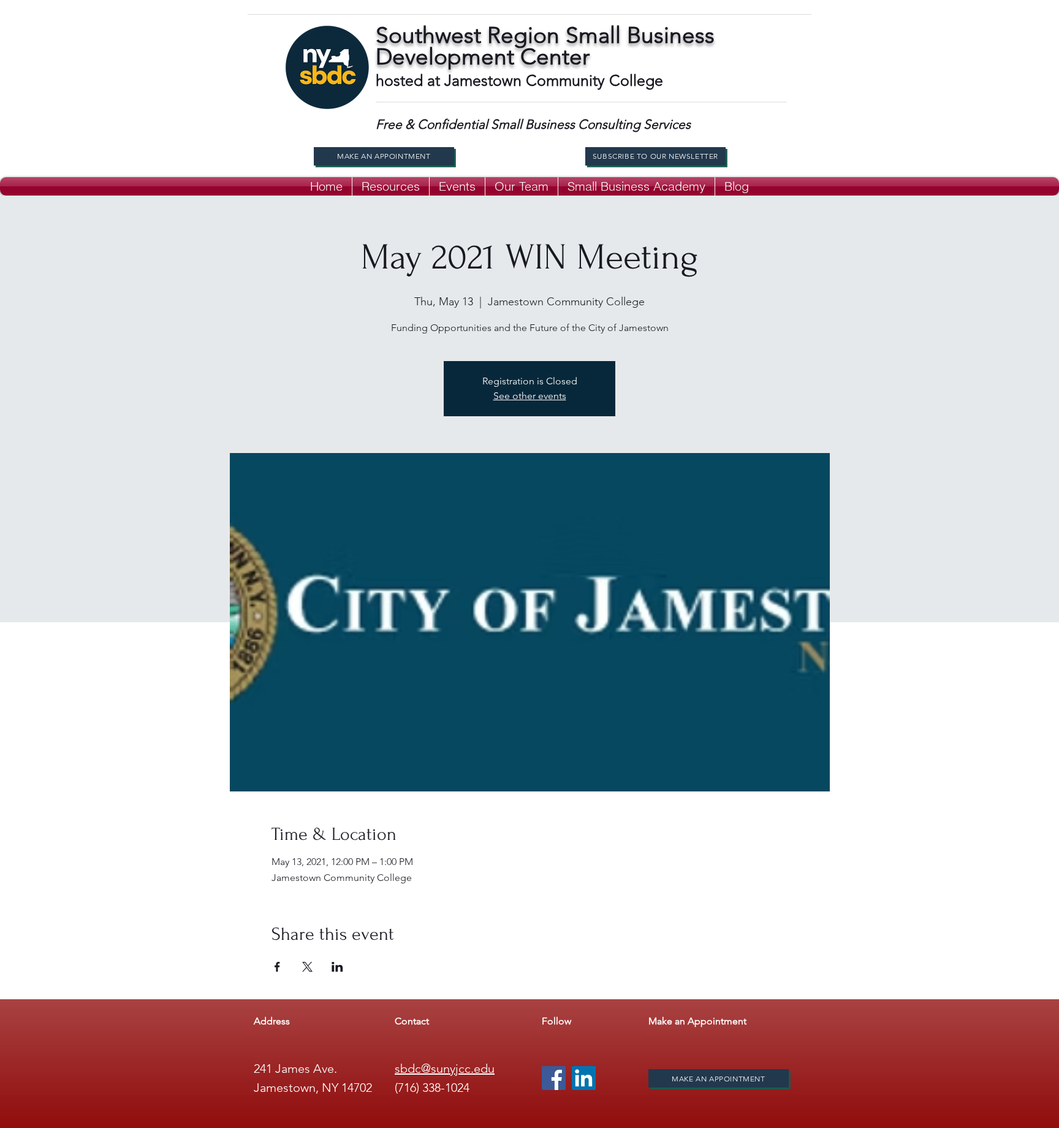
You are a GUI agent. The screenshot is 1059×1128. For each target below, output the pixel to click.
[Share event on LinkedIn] (337, 967)
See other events (529, 396)
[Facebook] (554, 1078)
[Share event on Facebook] (277, 967)
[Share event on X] (307, 967)
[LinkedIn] (584, 1078)
